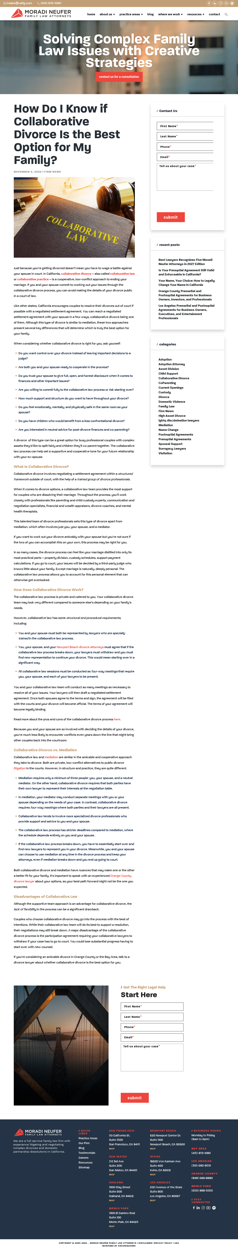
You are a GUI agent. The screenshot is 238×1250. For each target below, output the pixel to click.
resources (86, 1162)
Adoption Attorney (172, 364)
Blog (150, 14)
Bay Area (199, 1148)
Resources (194, 14)
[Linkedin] (214, 3)
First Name (169, 126)
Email (165, 157)
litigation (20, 768)
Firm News (52, 172)
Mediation (166, 425)
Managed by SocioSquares (119, 1246)
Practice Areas (130, 14)
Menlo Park (201, 1186)
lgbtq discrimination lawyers (179, 420)
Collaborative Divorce (174, 378)
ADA (176, 1243)
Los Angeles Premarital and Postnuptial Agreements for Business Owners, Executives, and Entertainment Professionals (186, 312)
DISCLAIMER (145, 1243)
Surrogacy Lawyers (172, 448)
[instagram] (203, 1208)
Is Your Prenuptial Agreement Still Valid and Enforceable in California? (186, 272)
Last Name (169, 136)
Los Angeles (201, 1161)
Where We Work (169, 14)
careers (84, 1157)
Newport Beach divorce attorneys (80, 647)
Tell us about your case (177, 166)
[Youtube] (226, 3)
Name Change (168, 430)
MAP (112, 1149)
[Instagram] (220, 3)
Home (91, 14)
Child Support (168, 373)
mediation (51, 757)
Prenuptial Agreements (175, 439)
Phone (165, 146)
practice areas (88, 1138)
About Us (106, 14)
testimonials (87, 1153)
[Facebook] (209, 3)
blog (81, 1148)
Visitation (165, 453)
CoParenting (167, 383)
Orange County (204, 1173)
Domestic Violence (172, 401)
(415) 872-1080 (51, 3)
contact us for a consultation (119, 76)
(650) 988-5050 (202, 1190)
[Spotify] (232, 3)
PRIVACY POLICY (163, 1243)
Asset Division (169, 369)
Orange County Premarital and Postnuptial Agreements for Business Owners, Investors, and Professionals (185, 295)
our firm (84, 1143)
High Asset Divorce (172, 415)
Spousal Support (170, 444)
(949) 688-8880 (202, 1178)
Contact (214, 14)
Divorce (164, 397)
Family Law (167, 406)
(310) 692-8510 (201, 1165)
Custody (165, 392)
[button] (226, 14)
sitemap (84, 1167)
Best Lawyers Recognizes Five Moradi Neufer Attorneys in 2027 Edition (185, 262)
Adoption (165, 359)
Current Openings (171, 387)
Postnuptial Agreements (176, 434)
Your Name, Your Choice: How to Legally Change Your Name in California (187, 283)
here (117, 719)
